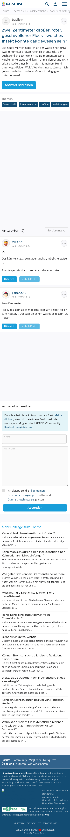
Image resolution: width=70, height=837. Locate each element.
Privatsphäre (50, 823)
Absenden (35, 508)
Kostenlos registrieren (18, 427)
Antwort (9, 448)
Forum (5, 11)
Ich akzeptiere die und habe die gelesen (30, 495)
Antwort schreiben (19, 85)
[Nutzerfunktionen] (55, 4)
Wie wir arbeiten (38, 764)
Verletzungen (60, 104)
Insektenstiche (37, 11)
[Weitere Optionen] (64, 21)
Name (7, 436)
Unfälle (45, 104)
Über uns (8, 763)
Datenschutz (34, 823)
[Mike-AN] (7, 243)
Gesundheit (9, 104)
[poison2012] (7, 294)
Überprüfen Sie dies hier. (54, 803)
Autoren (21, 764)
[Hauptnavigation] (64, 4)
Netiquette (49, 760)
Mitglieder (35, 760)
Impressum (19, 823)
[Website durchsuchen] (47, 4)
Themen (17, 11)
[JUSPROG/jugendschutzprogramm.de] (14, 809)
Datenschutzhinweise (21, 499)
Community (20, 760)
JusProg (45, 814)
